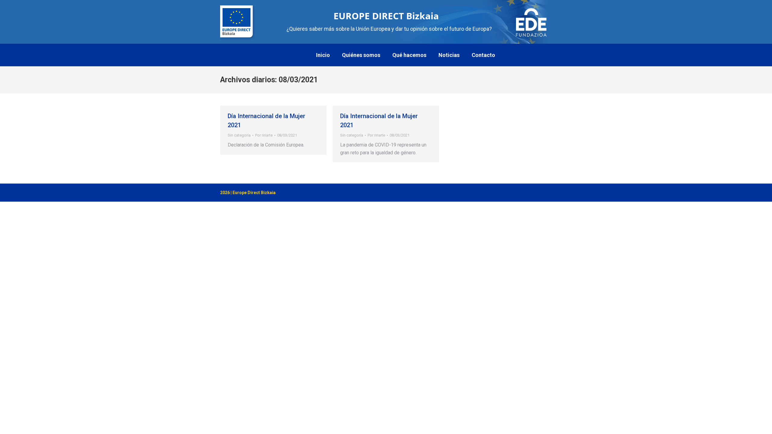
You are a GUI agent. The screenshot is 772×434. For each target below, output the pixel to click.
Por (264, 135)
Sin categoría (239, 135)
